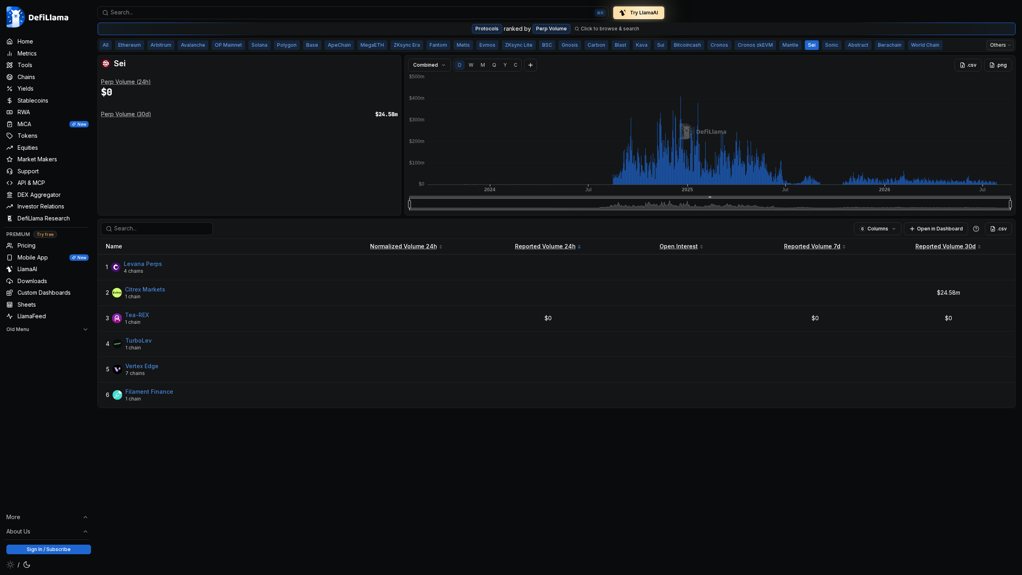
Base (312, 45)
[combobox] (352, 12)
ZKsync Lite (519, 45)
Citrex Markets (145, 289)
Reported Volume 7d (812, 246)
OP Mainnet (228, 45)
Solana (259, 45)
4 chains (133, 271)
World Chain (925, 45)
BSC (547, 45)
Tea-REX (137, 314)
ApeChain (339, 45)
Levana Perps (143, 263)
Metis (463, 45)
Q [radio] (494, 65)
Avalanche (193, 45)
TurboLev (138, 340)
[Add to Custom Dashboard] (530, 65)
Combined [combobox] (425, 65)
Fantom (438, 45)
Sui (660, 45)
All (106, 45)
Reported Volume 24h (545, 246)
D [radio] (459, 65)
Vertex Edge (141, 366)
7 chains (135, 373)
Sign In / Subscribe (49, 549)
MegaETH (372, 45)
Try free (45, 234)
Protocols (487, 29)
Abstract (858, 45)
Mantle (790, 45)
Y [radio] (505, 65)
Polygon (287, 45)
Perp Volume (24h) (126, 81)
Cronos (719, 45)
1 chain (133, 296)
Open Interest (679, 246)
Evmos (487, 45)
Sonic (831, 45)
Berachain (889, 45)
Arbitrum (161, 45)
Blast (620, 45)
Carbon (596, 45)
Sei (812, 45)
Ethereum (129, 45)
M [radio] (483, 65)
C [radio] (515, 65)
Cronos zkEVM (755, 45)
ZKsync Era (407, 45)
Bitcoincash (687, 45)
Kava (642, 45)
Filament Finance (149, 391)
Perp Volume (551, 29)
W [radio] (471, 65)
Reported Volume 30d (945, 246)
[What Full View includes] (976, 228)
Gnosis (570, 45)
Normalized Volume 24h (403, 246)
